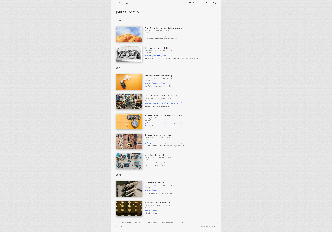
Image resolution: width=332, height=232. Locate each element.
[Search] (190, 3)
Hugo (208, 226)
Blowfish (214, 226)
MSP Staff (148, 33)
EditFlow (137, 222)
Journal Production (150, 222)
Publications (126, 222)
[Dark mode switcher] (186, 3)
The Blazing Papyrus (123, 3)
